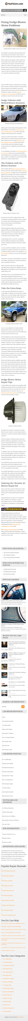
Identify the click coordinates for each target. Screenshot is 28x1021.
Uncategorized (7, 1011)
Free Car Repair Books (8, 737)
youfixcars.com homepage (11, 529)
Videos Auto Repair (7, 729)
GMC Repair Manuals (7, 895)
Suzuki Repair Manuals (7, 876)
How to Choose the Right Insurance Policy (11, 932)
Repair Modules (7, 1001)
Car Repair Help (6, 725)
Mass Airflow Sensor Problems (10, 820)
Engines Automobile (7, 763)
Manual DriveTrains (7, 796)
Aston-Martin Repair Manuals (12, 557)
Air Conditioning (6, 759)
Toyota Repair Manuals (7, 890)
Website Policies (6, 838)
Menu (3, 15)
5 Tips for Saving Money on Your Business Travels (13, 935)
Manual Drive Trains (7, 775)
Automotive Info (7, 975)
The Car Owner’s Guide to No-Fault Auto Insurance (13, 923)
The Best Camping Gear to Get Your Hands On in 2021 (13, 929)
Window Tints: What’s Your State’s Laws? (12, 600)
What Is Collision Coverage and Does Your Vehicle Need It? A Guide (16, 654)
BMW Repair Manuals (7, 885)
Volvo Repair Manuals (7, 910)
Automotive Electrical (8, 767)
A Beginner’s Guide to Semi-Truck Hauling (11, 926)
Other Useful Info (7, 995)
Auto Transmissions (7, 779)
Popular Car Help (7, 998)
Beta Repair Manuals (9, 574)
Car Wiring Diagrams (8, 808)
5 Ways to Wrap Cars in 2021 (7, 950)
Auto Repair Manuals (7, 721)
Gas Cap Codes (6, 824)
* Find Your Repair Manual (8, 915)
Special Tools (5, 745)
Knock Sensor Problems (8, 816)
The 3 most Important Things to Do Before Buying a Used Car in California (17, 643)
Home (3, 717)
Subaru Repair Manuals (7, 900)
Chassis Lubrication (7, 812)
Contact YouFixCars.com (8, 834)
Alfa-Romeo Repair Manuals (11, 552)
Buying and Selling (8, 982)
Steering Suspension (7, 771)
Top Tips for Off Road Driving (16, 664)
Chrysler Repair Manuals (8, 905)
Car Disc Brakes (6, 788)
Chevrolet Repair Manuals (8, 871)
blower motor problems (18, 169)
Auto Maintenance (8, 962)
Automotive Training (7, 733)
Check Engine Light (7, 784)
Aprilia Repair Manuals (10, 569)
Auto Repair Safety (7, 749)
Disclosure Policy (6, 842)
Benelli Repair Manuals (10, 571)
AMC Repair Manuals (9, 555)
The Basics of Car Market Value (16, 682)
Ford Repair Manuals (6, 880)
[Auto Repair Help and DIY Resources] (14, 3)
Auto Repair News (7, 741)
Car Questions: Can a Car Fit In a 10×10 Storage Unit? (13, 947)
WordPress (20, 1017)
